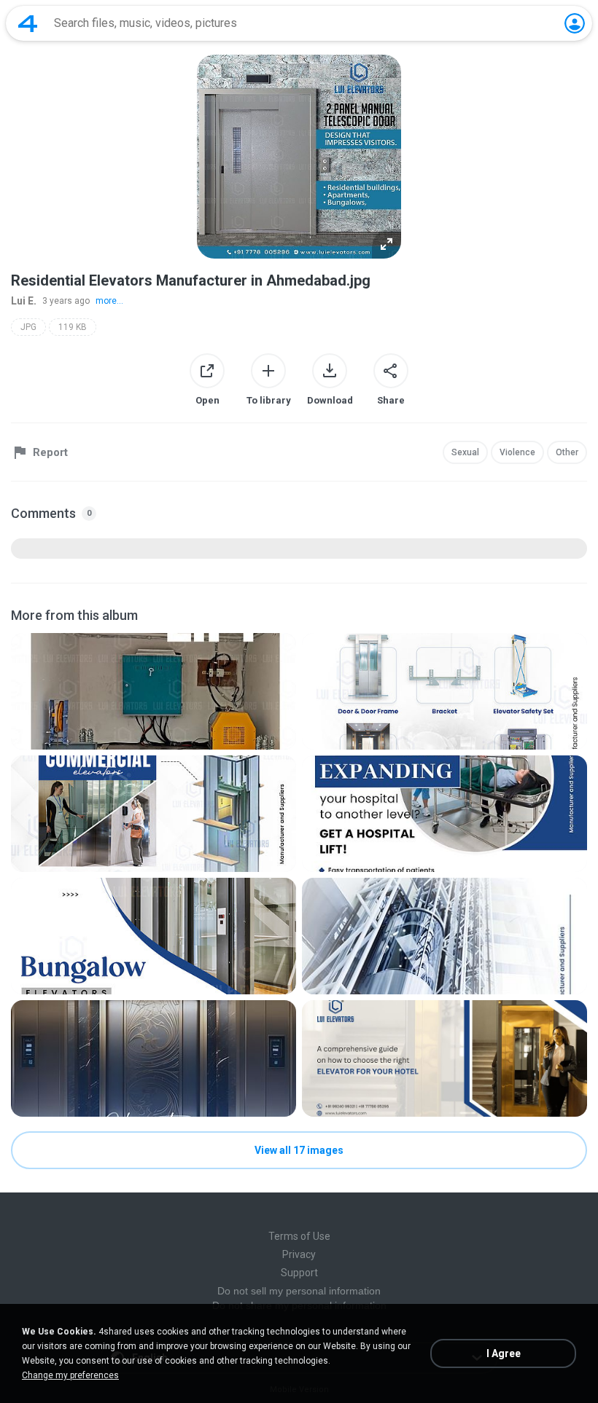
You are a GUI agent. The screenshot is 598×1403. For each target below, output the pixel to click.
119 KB (72, 327)
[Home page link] (28, 23)
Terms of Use (299, 1236)
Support (299, 1272)
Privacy (299, 1254)
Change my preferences (70, 1375)
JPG (28, 327)
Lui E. (23, 301)
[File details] (153, 691)
